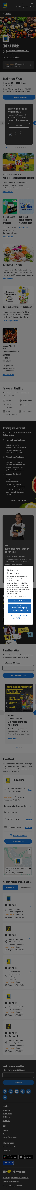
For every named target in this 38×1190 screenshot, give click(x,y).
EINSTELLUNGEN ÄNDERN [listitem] (20, 617)
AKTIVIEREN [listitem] (19, 601)
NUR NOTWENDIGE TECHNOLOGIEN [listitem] (19, 608)
